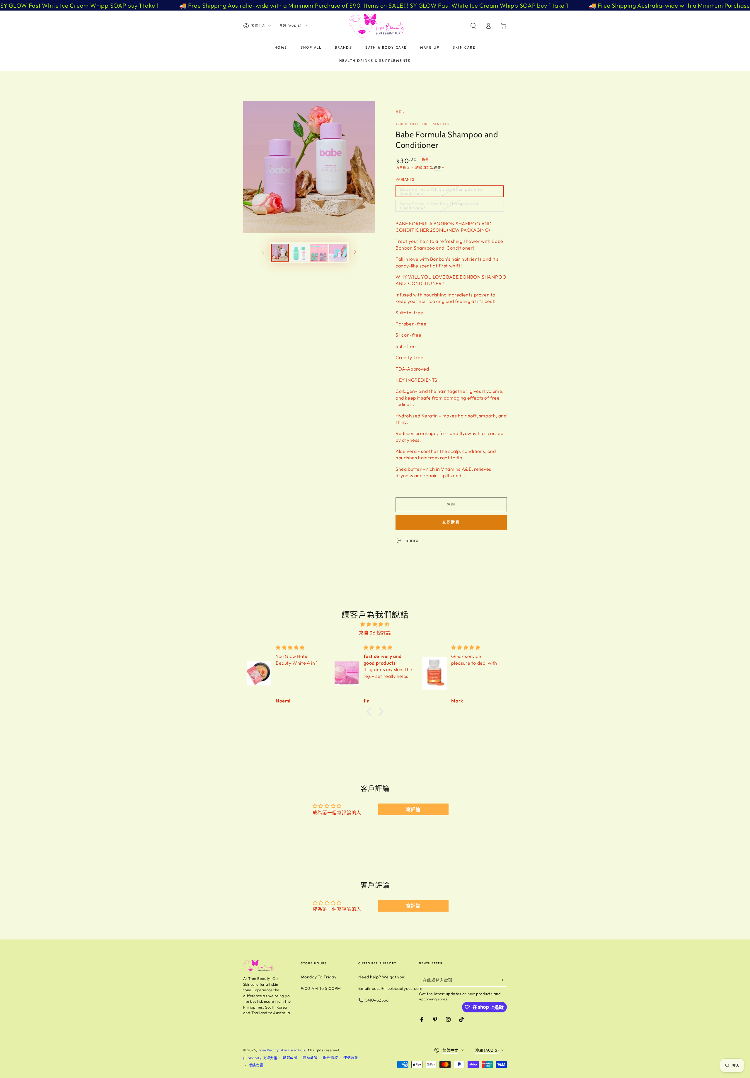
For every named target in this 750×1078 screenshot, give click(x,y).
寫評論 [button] (413, 809)
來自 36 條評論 (375, 633)
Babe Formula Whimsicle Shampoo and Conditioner (441, 191)
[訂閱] (503, 979)
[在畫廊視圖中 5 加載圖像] (338, 253)
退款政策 (290, 1057)
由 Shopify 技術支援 (260, 1058)
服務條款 (330, 1057)
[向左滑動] (263, 252)
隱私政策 (310, 1057)
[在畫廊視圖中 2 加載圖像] (299, 253)
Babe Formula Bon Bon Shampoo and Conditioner (439, 206)
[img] (375, 624)
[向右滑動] (355, 252)
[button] (473, 25)
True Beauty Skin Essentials (422, 124)
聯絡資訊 (256, 1065)
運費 (437, 168)
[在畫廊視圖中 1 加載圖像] (280, 253)
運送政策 (350, 1057)
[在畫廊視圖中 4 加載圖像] (319, 253)
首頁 (399, 112)
